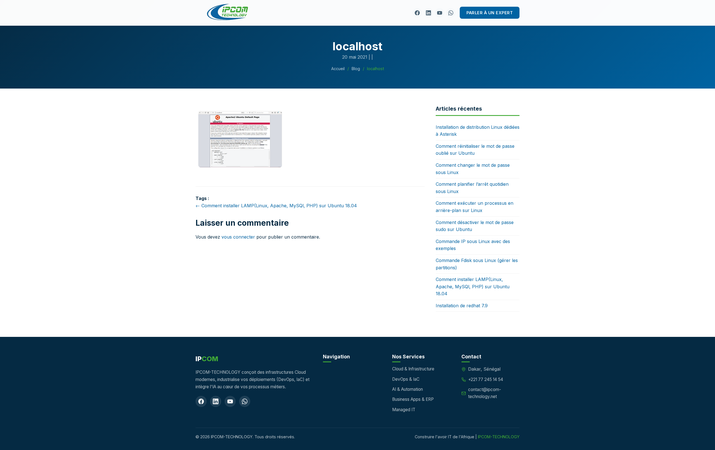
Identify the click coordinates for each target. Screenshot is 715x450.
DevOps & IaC (406, 379)
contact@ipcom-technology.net (484, 393)
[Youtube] (439, 13)
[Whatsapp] (451, 13)
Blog (356, 68)
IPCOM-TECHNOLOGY (498, 436)
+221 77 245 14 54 (485, 379)
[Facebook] (417, 13)
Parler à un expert (489, 12)
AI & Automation (407, 389)
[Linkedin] (428, 13)
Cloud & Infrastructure (413, 369)
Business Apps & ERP (413, 399)
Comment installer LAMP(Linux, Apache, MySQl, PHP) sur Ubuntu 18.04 (472, 286)
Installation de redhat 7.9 (462, 305)
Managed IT (403, 409)
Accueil (338, 68)
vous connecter (238, 237)
